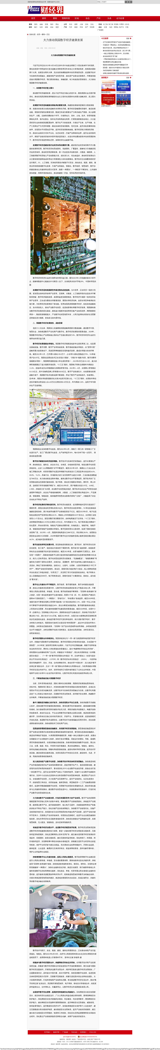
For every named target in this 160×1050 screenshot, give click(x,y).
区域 (100, 24)
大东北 (127, 24)
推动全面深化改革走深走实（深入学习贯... (117, 50)
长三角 (105, 24)
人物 (81, 24)
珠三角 (111, 24)
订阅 (126, 27)
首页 (38, 34)
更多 (127, 38)
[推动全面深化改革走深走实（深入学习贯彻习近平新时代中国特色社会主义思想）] (108, 81)
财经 (30, 27)
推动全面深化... (106, 92)
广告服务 (100, 30)
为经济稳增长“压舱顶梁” (111, 70)
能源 (75, 27)
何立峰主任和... (121, 106)
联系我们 (83, 1032)
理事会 (116, 27)
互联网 (92, 27)
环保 (81, 27)
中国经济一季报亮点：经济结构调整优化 (116, 45)
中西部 (121, 24)
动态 (110, 27)
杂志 (100, 27)
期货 (57, 27)
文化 (91, 24)
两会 (57, 24)
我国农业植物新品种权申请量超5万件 (115, 65)
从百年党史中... (106, 106)
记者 (105, 27)
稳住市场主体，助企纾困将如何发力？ (116, 48)
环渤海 (116, 24)
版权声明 (56, 1032)
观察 (75, 24)
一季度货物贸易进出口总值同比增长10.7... (117, 59)
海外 (51, 24)
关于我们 (47, 1032)
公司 (65, 24)
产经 (65, 27)
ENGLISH (92, 1032)
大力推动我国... (121, 92)
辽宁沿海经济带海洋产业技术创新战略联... (117, 42)
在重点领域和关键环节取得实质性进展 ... (117, 73)
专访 (70, 24)
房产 (86, 27)
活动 (86, 24)
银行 (35, 27)
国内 (35, 24)
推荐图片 (104, 77)
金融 (41, 24)
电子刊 (121, 27)
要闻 (30, 24)
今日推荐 (104, 38)
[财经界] (45, 7)
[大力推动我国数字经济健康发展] (123, 81)
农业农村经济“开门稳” (110, 56)
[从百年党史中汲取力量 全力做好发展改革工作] (108, 95)
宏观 (46, 24)
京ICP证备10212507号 (69, 1036)
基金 (51, 27)
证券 (41, 27)
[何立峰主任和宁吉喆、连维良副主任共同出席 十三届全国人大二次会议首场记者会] (123, 95)
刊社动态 (74, 1032)
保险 (46, 27)
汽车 (70, 27)
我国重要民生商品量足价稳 (112, 62)
